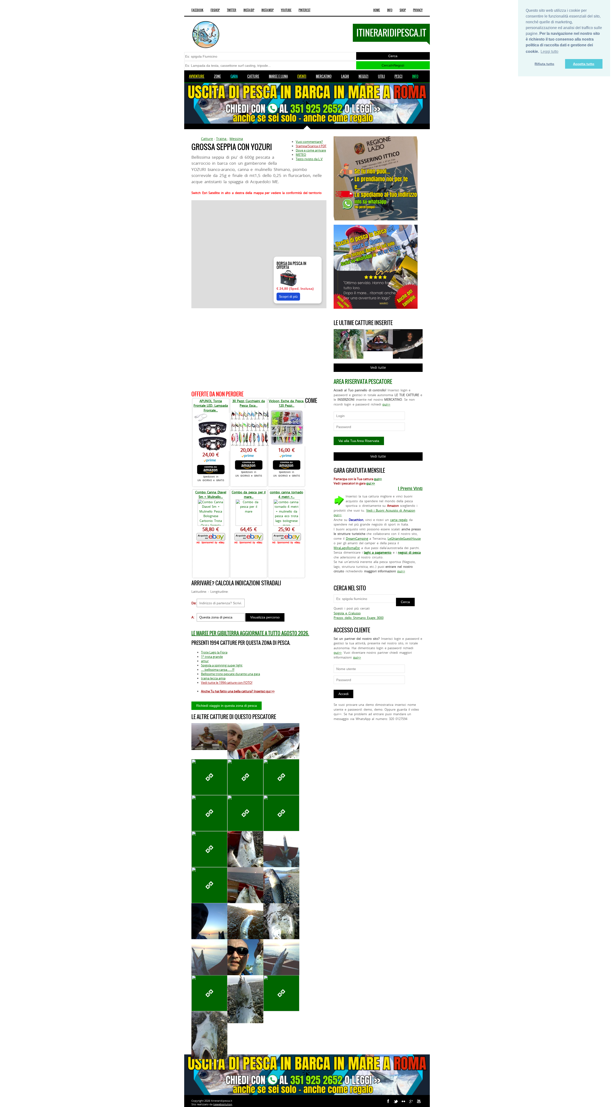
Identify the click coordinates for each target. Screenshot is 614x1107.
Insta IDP (248, 10)
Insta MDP (267, 10)
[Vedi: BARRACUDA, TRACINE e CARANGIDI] (281, 855)
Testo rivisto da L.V (309, 159)
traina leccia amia (213, 678)
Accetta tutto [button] (583, 64)
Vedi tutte (378, 367)
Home (376, 10)
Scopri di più (288, 296)
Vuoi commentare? (309, 141)
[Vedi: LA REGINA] (245, 813)
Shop (403, 10)
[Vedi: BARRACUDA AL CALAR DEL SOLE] (209, 927)
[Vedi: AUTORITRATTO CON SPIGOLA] (209, 885)
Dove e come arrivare (311, 150)
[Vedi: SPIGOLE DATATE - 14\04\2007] (209, 993)
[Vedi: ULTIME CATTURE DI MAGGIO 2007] (281, 747)
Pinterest (304, 10)
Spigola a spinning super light (221, 665)
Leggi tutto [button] (549, 51)
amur (205, 661)
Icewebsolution (222, 1104)
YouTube (286, 10)
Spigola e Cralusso (347, 613)
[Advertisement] (258, 348)
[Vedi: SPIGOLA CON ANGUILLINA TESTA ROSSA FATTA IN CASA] (281, 993)
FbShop (215, 10)
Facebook (197, 10)
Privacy (418, 10)
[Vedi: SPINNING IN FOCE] (209, 777)
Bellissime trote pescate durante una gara (230, 674)
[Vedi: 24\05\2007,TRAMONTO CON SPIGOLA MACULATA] (281, 813)
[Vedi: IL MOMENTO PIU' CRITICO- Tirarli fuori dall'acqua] (209, 1035)
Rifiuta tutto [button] (544, 64)
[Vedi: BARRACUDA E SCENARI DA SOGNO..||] (209, 963)
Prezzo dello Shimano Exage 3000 (358, 618)
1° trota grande (212, 656)
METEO (301, 154)
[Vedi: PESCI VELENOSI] (281, 891)
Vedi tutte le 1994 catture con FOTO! (226, 682)
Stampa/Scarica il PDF (311, 146)
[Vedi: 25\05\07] (281, 777)
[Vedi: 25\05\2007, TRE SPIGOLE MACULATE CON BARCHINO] (209, 813)
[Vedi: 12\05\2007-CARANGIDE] (245, 963)
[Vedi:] (245, 927)
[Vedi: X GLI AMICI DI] (245, 747)
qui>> (386, 404)
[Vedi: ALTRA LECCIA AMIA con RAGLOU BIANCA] (281, 927)
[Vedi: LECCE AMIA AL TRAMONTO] (245, 891)
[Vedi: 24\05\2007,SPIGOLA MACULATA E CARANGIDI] (209, 849)
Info (389, 10)
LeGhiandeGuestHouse (404, 538)
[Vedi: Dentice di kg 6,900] (209, 736)
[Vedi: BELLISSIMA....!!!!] (245, 999)
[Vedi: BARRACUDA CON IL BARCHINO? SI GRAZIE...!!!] (281, 963)
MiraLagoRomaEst (347, 548)
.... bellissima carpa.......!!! (217, 669)
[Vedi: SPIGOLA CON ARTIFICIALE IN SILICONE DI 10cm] (245, 777)
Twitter (231, 10)
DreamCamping (357, 538)
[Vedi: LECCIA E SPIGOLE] (245, 855)
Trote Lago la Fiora (214, 652)
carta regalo (399, 520)
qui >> (370, 483)
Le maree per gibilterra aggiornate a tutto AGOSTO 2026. (250, 633)
